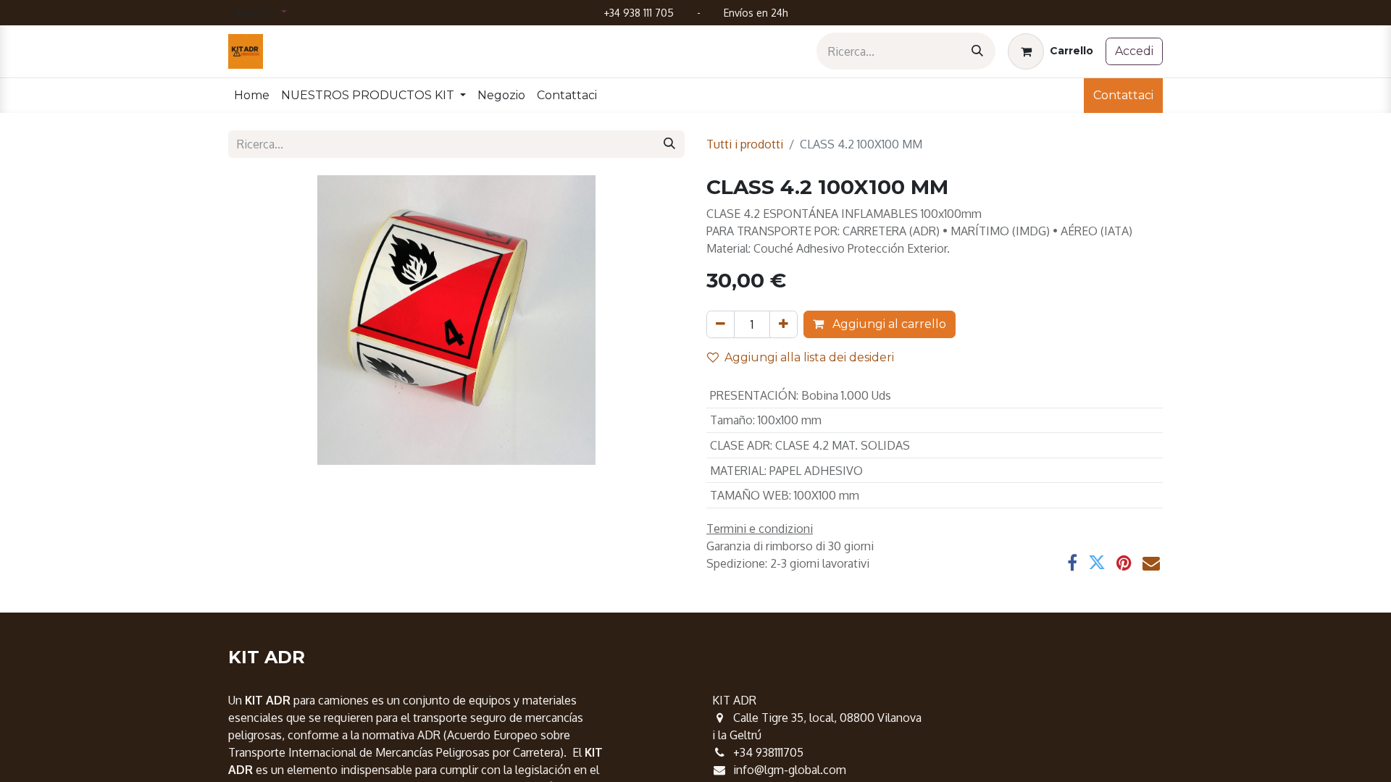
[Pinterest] (1124, 562)
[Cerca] (977, 51)
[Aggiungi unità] (783, 324)
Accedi (1134, 51)
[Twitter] (1097, 562)
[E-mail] (1151, 562)
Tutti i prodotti (744, 144)
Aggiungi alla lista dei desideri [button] (809, 357)
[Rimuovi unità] (720, 324)
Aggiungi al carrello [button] (888, 324)
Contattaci (1123, 95)
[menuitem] (251, 95)
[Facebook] (1072, 562)
